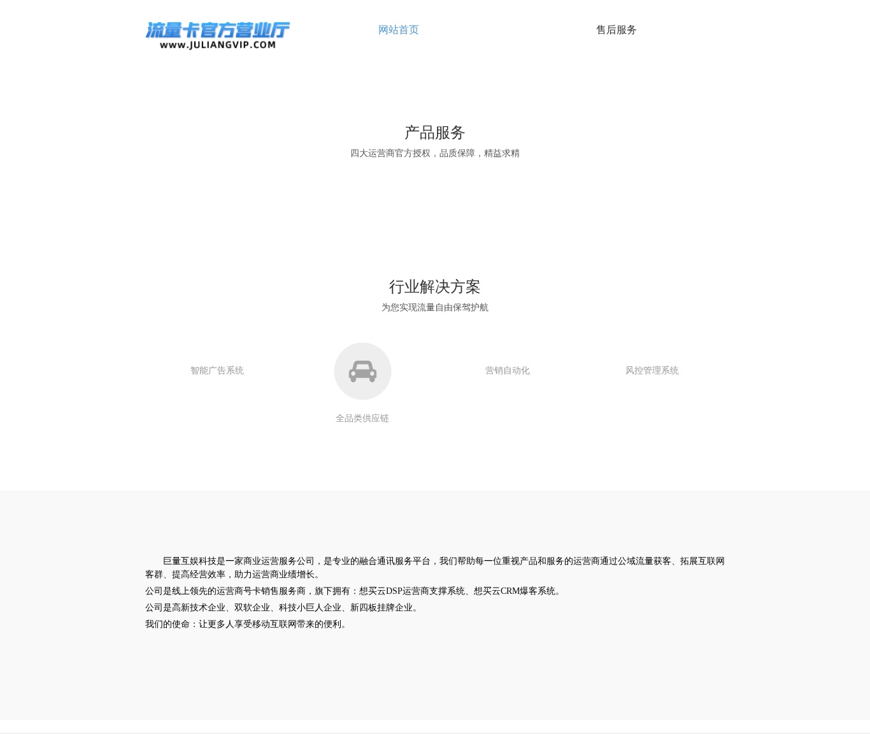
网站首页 (398, 29)
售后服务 (616, 29)
